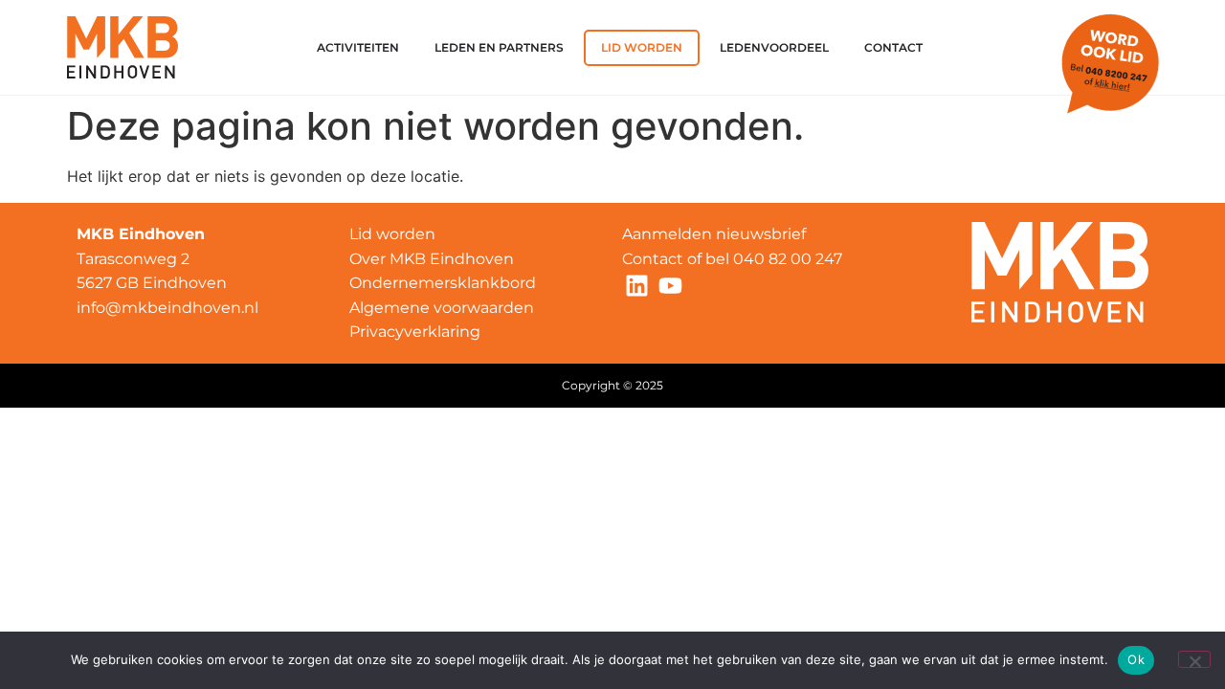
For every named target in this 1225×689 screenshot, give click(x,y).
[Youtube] (670, 285)
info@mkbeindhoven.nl (167, 308)
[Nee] (1194, 659)
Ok (1136, 659)
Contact (652, 259)
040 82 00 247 (789, 259)
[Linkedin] (636, 285)
